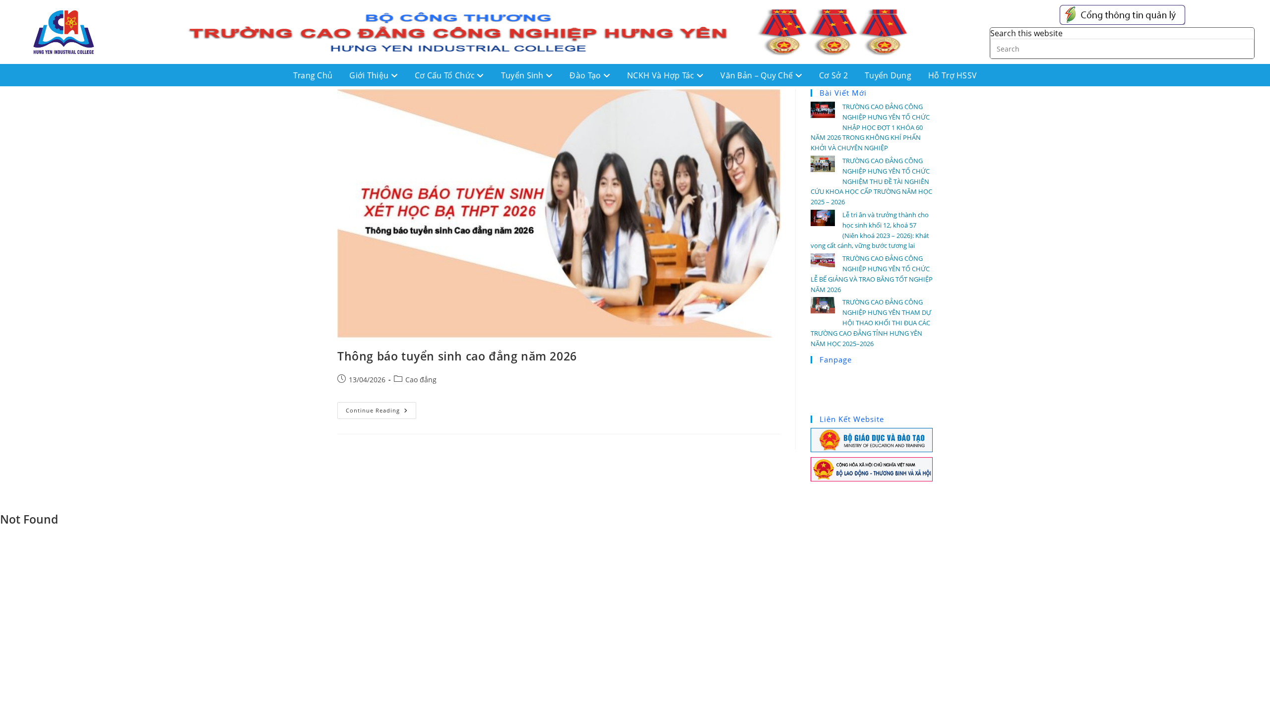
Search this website (1026, 33)
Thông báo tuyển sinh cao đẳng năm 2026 (457, 356)
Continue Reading (381, 408)
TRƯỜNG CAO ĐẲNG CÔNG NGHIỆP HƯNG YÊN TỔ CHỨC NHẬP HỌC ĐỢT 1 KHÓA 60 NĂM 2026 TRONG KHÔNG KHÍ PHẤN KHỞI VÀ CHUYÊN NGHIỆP (870, 127)
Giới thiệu (369, 75)
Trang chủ (313, 75)
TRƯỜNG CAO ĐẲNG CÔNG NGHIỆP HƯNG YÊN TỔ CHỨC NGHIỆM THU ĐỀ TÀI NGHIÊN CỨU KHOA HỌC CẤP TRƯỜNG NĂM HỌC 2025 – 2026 (871, 181)
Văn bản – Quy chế (757, 75)
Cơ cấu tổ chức (446, 75)
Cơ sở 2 (833, 75)
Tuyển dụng (888, 75)
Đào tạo (586, 75)
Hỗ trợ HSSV (952, 75)
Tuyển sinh (523, 75)
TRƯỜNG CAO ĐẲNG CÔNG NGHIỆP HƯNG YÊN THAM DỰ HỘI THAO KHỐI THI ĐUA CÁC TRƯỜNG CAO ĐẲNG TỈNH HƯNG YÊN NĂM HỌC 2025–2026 (871, 323)
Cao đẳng (421, 379)
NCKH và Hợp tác (662, 75)
